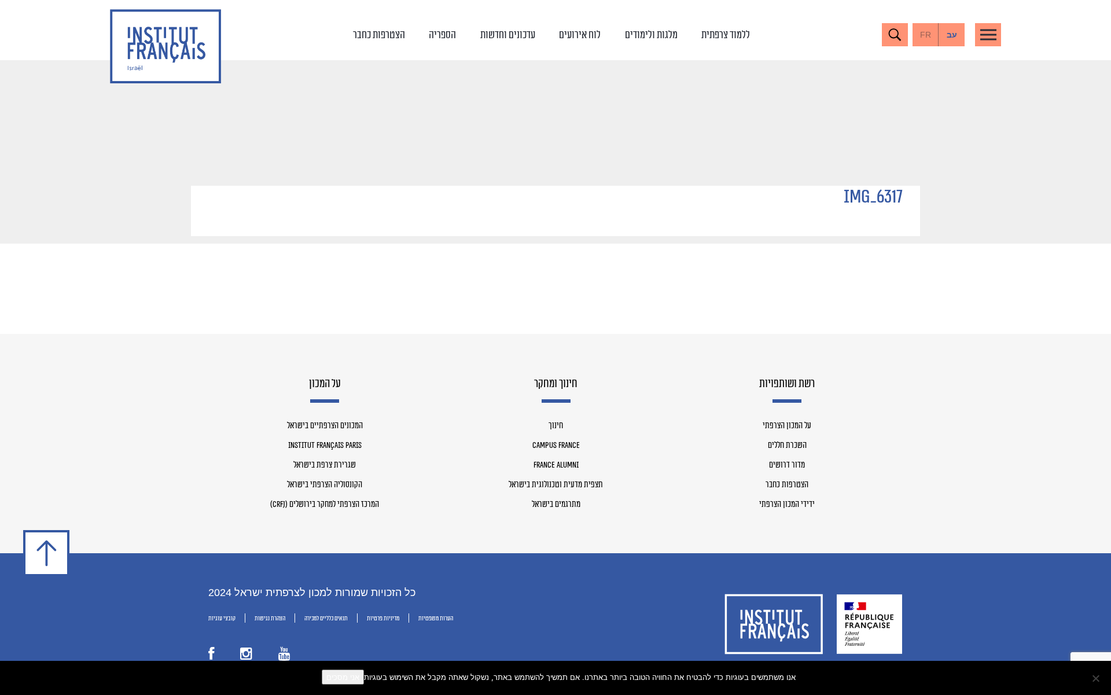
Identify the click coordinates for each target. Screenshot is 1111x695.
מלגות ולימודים (651, 35)
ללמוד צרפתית (725, 35)
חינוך (556, 426)
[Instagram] (246, 656)
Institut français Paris (325, 445)
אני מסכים (342, 677)
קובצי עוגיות (222, 618)
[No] (1096, 678)
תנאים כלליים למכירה (326, 618)
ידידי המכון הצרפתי (787, 504)
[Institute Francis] (165, 46)
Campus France (556, 445)
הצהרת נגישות (270, 618)
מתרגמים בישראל (556, 504)
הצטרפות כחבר (379, 35)
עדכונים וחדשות (507, 35)
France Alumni (556, 465)
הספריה (442, 35)
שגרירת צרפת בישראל (324, 465)
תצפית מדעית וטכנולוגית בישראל (556, 485)
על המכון (325, 384)
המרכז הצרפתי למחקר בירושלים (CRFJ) (324, 504)
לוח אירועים (580, 35)
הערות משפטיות (435, 618)
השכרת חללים (787, 445)
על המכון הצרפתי (787, 426)
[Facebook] (211, 656)
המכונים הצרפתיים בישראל (325, 426)
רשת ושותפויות (787, 384)
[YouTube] (284, 656)
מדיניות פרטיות (383, 618)
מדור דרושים (787, 465)
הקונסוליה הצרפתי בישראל (324, 485)
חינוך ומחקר (555, 384)
